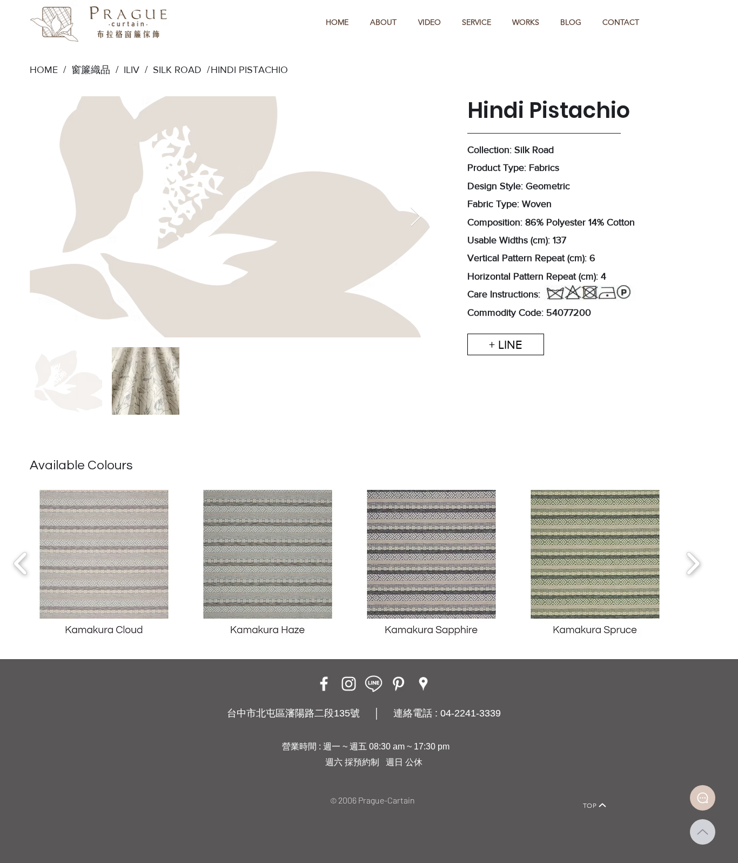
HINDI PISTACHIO (249, 69)
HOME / (48, 69)
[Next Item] (416, 217)
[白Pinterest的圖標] (398, 683)
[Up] (702, 832)
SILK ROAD (174, 69)
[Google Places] (423, 683)
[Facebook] (323, 683)
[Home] (134, 790)
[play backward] (21, 563)
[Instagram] (348, 683)
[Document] (702, 798)
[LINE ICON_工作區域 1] (373, 683)
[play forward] (693, 563)
